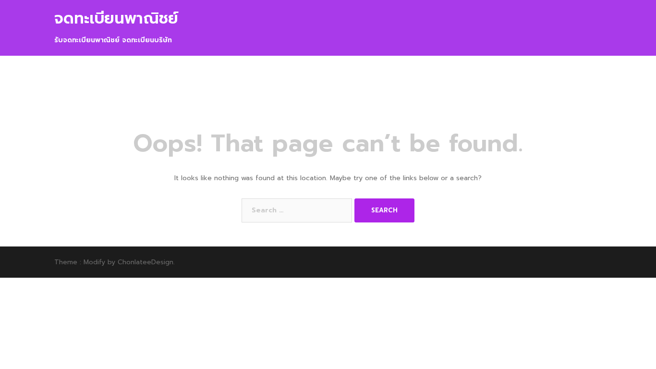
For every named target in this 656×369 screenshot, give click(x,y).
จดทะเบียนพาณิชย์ (116, 18)
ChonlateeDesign (145, 262)
